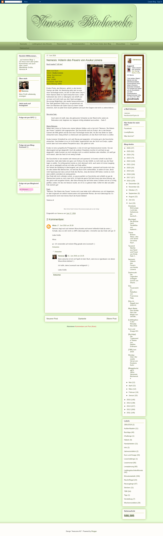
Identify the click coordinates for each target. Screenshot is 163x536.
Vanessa (61, 256)
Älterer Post (111, 319)
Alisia (54, 225)
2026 (129, 148)
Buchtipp (127, 432)
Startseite (23, 44)
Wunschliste (120, 44)
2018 (129, 174)
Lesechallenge (129, 459)
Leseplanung (129, 466)
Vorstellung (128, 499)
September (133, 193)
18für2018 (128, 425)
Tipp (125, 495)
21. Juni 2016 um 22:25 (76, 256)
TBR (125, 491)
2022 (129, 161)
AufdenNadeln (129, 428)
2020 (129, 168)
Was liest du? (129, 136)
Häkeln (126, 440)
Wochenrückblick (130, 503)
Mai (130, 382)
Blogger (94, 531)
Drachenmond (56, 75)
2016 (129, 181)
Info (125, 447)
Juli (130, 200)
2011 (129, 413)
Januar (131, 395)
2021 (129, 164)
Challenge (128, 436)
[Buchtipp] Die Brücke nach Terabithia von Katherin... (133, 224)
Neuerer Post (52, 319)
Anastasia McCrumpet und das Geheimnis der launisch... (133, 211)
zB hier (59, 64)
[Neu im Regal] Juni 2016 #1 (133, 303)
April (131, 386)
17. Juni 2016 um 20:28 (65, 225)
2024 (129, 155)
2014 (129, 403)
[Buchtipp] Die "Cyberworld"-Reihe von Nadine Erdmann (133, 340)
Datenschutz (24, 48)
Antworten (55, 247)
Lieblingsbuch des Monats (42, 44)
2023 (129, 158)
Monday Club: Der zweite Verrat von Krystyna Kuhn (133, 360)
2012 (129, 409)
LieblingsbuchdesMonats (133, 470)
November (133, 187)
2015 (129, 400)
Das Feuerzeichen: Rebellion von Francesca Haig (133, 292)
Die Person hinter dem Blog (100, 44)
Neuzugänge (129, 484)
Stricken (127, 488)
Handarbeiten (129, 444)
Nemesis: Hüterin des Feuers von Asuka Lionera (133, 264)
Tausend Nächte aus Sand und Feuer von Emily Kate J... (133, 251)
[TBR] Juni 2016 (132, 351)
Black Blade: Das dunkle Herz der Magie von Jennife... (133, 312)
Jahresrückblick (130, 451)
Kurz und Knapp (130, 455)
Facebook (128, 128)
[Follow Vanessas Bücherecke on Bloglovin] (26, 191)
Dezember (133, 183)
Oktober (132, 190)
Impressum (134, 44)
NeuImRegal (129, 480)
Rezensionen (62, 44)
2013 (129, 406)
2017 (129, 177)
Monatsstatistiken (78, 44)
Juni (130, 203)
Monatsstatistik (129, 476)
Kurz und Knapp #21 (133, 330)
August (131, 197)
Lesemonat (128, 463)
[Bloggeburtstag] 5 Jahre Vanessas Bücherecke (133, 373)
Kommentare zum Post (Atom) (85, 326)
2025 (129, 151)
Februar (132, 392)
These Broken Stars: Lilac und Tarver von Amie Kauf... (133, 238)
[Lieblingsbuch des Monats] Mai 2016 (133, 323)
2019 (129, 171)
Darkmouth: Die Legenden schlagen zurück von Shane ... (133, 278)
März (131, 389)
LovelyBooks (129, 132)
